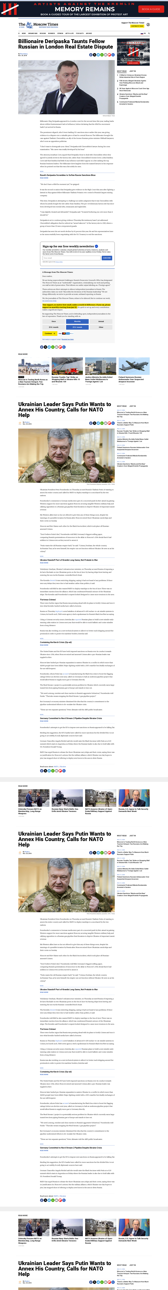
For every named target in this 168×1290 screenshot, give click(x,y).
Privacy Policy (59, 262)
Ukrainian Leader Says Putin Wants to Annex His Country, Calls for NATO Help (64, 409)
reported (78, 620)
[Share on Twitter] (94, 55)
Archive (89, 33)
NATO (56, 767)
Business (51, 33)
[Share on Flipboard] (109, 55)
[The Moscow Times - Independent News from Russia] (38, 25)
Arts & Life (69, 33)
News (24, 33)
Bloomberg (24, 54)
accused (66, 674)
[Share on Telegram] (98, 55)
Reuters (27, 422)
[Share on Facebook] (91, 55)
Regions (43, 33)
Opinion (60, 33)
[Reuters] (20, 423)
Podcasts (80, 33)
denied (52, 580)
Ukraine (63, 767)
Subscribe (107, 258)
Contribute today (137, 26)
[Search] (149, 33)
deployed (58, 611)
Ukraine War (32, 33)
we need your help (49, 301)
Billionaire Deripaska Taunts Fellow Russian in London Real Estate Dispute (65, 44)
